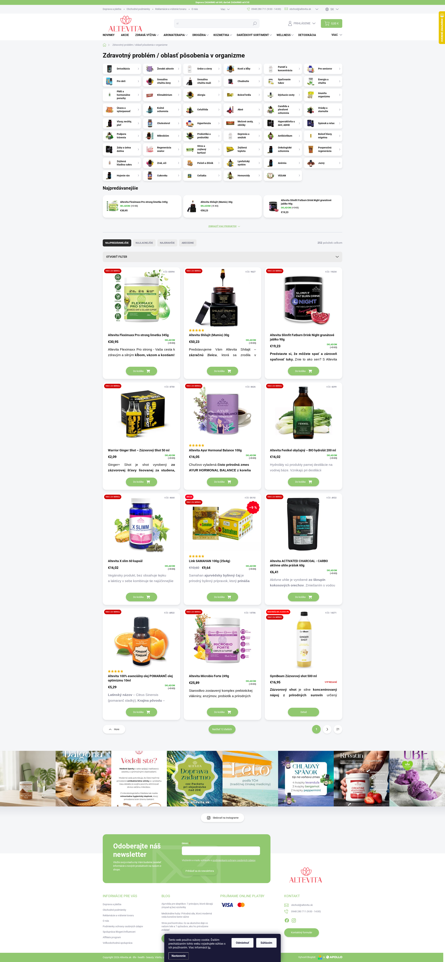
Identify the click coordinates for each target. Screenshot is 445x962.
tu (209, 947)
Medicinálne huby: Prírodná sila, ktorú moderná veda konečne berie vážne (186, 915)
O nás (195, 9)
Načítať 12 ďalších (222, 729)
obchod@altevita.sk (302, 905)
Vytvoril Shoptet (306, 957)
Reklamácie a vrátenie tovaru (170, 9)
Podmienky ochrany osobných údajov (123, 926)
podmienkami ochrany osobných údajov (234, 860)
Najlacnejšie (144, 242)
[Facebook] (286, 919)
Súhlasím (266, 942)
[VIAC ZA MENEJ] (141, 300)
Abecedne (188, 242)
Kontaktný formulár (301, 932)
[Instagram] (293, 919)
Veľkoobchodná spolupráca (117, 942)
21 (337, 729)
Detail (304, 712)
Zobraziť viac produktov (222, 226)
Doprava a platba (112, 9)
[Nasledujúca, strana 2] (327, 729)
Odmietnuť (242, 942)
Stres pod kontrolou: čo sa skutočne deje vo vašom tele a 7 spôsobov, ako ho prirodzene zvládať (184, 926)
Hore (116, 729)
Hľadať (255, 23)
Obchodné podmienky (138, 9)
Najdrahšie (167, 242)
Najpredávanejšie (117, 242)
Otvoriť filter (116, 256)
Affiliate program (112, 937)
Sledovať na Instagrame (225, 817)
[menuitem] (110, 35)
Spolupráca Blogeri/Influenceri (119, 931)
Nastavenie (179, 955)
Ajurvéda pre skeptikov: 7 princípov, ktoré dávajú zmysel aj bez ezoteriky (187, 905)
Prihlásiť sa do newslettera (199, 871)
